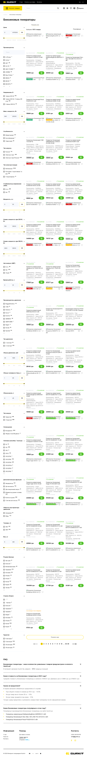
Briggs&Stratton (11, 304)
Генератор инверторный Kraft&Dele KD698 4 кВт (33, 351)
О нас (21, 2)
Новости (5, 736)
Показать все (35, 25)
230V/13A (9, 456)
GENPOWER (9, 322)
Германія (9, 611)
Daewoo (9, 310)
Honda (8, 328)
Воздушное (10, 431)
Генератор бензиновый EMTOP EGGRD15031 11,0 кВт (54, 525)
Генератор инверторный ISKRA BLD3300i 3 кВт (33, 311)
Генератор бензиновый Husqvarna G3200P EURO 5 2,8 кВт (54, 352)
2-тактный (9, 343)
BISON (8, 81)
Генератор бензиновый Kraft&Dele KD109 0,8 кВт (33, 614)
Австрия (9, 561)
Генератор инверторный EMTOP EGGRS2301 (73, 225)
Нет (8, 192)
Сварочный (10, 141)
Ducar (8, 313)
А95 (8, 530)
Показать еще (55, 637)
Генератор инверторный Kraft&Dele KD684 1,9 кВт (53, 100)
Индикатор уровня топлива (14, 493)
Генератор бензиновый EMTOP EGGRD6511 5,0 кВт (54, 570)
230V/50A (9, 465)
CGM (8, 307)
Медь (8, 516)
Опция (8, 273)
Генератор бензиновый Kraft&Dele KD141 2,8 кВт (33, 184)
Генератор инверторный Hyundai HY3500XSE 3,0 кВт (74, 184)
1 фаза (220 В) (11, 96)
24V (7, 450)
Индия (8, 615)
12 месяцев (10, 642)
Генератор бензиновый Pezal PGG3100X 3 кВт (35, 100)
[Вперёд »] (74, 644)
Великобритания (11, 567)
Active (8, 60)
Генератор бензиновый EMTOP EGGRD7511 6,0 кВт (73, 439)
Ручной (9, 152)
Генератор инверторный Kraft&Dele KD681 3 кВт (73, 140)
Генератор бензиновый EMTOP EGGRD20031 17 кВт (74, 526)
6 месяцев (9, 638)
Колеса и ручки (11, 497)
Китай (8, 582)
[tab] (42, 667)
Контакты (39, 2)
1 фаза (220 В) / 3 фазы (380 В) (14, 100)
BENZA (8, 78)
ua (83, 2)
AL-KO (8, 66)
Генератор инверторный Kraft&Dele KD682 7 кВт (53, 225)
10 (61, 644)
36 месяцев (10, 648)
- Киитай (9, 603)
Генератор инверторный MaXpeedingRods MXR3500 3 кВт (55, 57)
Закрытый (10, 417)
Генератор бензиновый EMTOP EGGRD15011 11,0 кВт (74, 481)
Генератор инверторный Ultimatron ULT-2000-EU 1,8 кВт (34, 268)
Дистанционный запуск (13, 489)
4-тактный (10, 346)
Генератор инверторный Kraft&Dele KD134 (73, 100)
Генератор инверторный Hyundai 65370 (73, 351)
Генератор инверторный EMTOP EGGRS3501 (33, 225)
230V (8, 453)
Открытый (10, 420)
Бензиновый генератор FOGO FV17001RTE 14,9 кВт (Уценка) (74, 309)
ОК (22, 32)
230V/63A (9, 468)
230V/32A (10, 462)
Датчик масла (11, 486)
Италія (8, 579)
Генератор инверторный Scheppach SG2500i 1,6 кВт (34, 56)
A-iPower (9, 57)
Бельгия (8, 564)
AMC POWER (10, 69)
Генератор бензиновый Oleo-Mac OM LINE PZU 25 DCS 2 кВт (74, 59)
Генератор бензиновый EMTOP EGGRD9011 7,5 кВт (54, 439)
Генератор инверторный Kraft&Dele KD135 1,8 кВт (53, 184)
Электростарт (11, 155)
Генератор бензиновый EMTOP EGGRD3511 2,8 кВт (34, 525)
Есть (8, 189)
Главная (5, 14)
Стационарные (11, 177)
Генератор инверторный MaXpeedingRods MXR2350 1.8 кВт (34, 394)
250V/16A (9, 471)
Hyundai (9, 331)
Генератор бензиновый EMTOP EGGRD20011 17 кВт (34, 570)
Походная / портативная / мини (14, 173)
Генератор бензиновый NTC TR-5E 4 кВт (54, 309)
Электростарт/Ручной (14, 158)
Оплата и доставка (29, 2)
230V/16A (10, 459)
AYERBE (9, 72)
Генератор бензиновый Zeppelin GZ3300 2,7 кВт (73, 266)
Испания (9, 573)
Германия (9, 570)
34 (66, 644)
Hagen (8, 325)
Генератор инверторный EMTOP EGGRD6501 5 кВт (73, 394)
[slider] (3, 38)
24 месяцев (10, 644)
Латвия (8, 588)
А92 (8, 527)
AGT (8, 63)
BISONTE (9, 84)
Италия (9, 576)
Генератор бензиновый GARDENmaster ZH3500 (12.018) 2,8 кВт (53, 141)
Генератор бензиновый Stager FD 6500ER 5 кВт (53, 483)
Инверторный (11, 135)
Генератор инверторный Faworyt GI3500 (73, 570)
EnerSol (9, 316)
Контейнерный (10, 138)
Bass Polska (9, 75)
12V (8, 447)
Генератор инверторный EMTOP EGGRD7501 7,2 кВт (54, 394)
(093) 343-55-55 (76, 734)
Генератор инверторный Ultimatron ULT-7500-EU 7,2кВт (53, 268)
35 (68, 644)
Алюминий (9, 513)
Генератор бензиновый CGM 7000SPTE (34, 140)
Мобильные (11, 168)
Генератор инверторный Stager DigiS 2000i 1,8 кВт (34, 483)
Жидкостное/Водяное (13, 434)
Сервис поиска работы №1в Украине (23, 739)
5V (7, 444)
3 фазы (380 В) (11, 104)
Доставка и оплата (24, 734)
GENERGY (9, 319)
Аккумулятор (10, 483)
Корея (8, 585)
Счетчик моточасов (13, 500)
